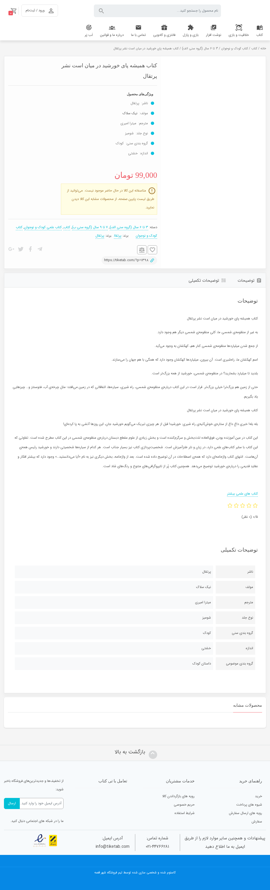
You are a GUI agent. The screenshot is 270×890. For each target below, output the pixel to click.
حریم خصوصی (184, 804)
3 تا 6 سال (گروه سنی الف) (200, 48)
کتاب (254, 48)
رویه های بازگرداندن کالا (178, 796)
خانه (263, 48)
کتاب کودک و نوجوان (234, 48)
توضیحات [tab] (246, 280)
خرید (258, 796)
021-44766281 (157, 846)
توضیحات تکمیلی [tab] (204, 280)
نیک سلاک (130, 113)
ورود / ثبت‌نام (35, 10)
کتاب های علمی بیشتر (242, 493)
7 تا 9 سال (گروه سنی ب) (90, 227)
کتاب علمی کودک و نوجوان (43, 227)
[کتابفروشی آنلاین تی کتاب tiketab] (247, 10)
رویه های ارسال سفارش (245, 813)
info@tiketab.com (112, 846)
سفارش (257, 821)
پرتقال (117, 235)
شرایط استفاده (185, 813)
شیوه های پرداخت (249, 804)
